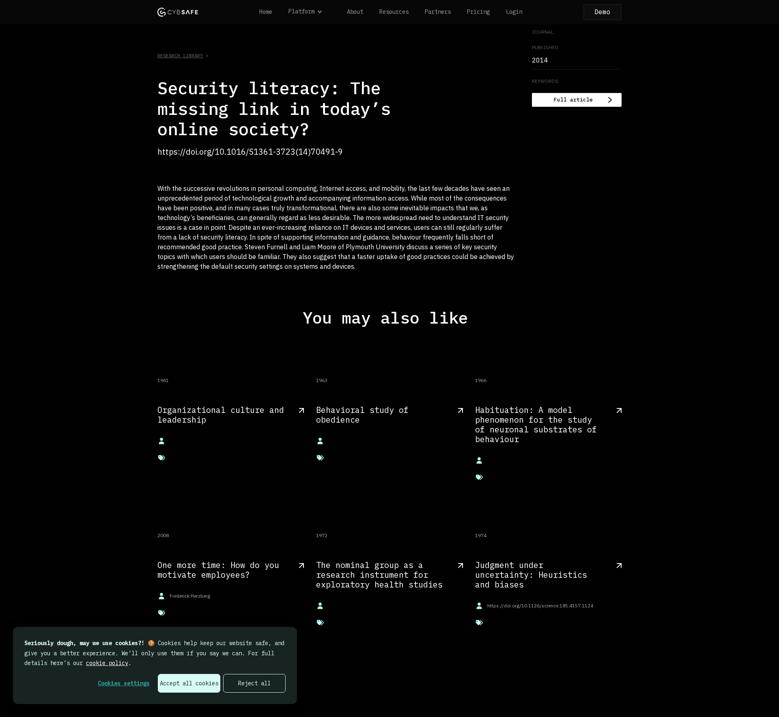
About (355, 11)
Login (514, 11)
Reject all (254, 683)
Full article (573, 99)
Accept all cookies (189, 683)
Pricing (478, 11)
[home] (177, 12)
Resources (394, 11)
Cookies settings (124, 683)
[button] (309, 12)
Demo (602, 12)
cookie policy (107, 663)
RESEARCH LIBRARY (180, 55)
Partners (438, 11)
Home (265, 11)
